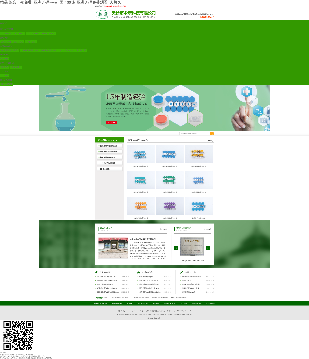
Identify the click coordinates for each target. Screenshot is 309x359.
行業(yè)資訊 (30, 42)
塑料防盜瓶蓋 (186, 280)
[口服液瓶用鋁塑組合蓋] (170, 189)
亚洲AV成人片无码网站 (44, 358)
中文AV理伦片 (13, 358)
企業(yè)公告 (18, 42)
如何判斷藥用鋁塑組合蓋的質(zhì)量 (193, 276)
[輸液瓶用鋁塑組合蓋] (199, 215)
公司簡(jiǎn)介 (6, 33)
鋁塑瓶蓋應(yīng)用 (188, 292)
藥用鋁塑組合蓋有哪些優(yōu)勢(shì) (150, 284)
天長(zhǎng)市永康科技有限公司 (143, 239)
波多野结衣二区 (31, 358)
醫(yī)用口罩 (81, 50)
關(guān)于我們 (6, 29)
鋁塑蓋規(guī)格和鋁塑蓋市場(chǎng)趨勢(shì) (150, 280)
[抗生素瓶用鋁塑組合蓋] (141, 163)
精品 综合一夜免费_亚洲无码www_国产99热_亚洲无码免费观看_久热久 (60, 2)
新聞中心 (4, 38)
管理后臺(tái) (210, 303)
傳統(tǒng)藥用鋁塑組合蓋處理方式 (108, 280)
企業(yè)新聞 (6, 42)
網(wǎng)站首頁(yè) (100, 303)
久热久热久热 (4, 358)
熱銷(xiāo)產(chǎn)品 (138, 140)
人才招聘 (4, 71)
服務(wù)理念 (16, 67)
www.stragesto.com (132, 311)
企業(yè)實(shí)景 (33, 33)
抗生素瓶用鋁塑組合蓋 (9, 50)
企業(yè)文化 (19, 33)
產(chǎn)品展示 (6, 46)
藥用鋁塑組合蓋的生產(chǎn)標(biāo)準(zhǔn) (150, 288)
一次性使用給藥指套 (66, 50)
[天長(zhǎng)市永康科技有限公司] (125, 19)
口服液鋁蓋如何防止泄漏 (190, 288)
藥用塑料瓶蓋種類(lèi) (104, 284)
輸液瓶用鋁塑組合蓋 (48, 50)
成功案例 (4, 54)
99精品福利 (22, 358)
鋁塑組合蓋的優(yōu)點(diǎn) (107, 288)
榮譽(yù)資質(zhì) (48, 33)
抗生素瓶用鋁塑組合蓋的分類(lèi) (193, 284)
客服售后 (4, 67)
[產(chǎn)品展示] (109, 139)
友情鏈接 (99, 298)
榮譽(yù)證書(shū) (183, 228)
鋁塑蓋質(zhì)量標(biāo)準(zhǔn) (150, 292)
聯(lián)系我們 (6, 80)
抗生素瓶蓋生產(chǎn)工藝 (106, 276)
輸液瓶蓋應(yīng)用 (146, 276)
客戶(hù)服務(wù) (7, 63)
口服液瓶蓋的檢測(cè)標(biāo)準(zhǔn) (108, 292)
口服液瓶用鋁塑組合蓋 (29, 50)
